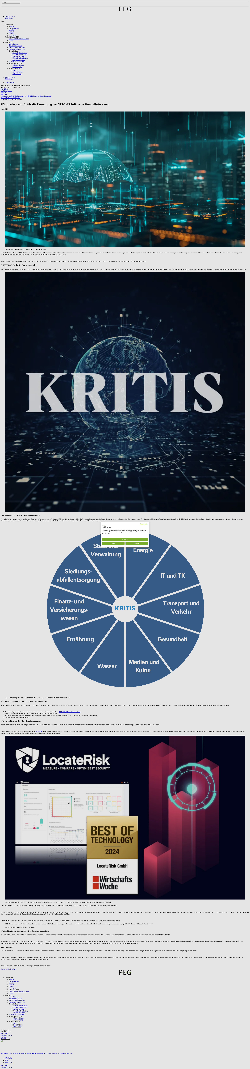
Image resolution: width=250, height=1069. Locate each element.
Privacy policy (144, 524)
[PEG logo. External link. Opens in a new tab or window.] (104, 526)
